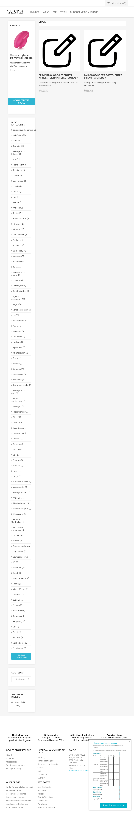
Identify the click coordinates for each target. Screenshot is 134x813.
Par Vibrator (43, 804)
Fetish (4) (17, 471)
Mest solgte (11, 762)
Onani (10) (17, 422)
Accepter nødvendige (114, 805)
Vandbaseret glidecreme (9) (18, 528)
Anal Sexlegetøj (45, 787)
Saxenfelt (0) (18, 331)
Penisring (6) (18, 240)
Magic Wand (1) (19, 551)
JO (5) (15, 562)
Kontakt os (42, 774)
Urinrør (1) (17, 175)
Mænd (46, 12)
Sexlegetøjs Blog (13, 768)
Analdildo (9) (18, 261)
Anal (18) (16, 159)
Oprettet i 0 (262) (19, 702)
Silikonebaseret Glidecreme (18, 800)
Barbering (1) (18, 444)
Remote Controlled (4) (17, 520)
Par (55, 12)
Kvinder (35, 12)
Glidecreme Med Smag (16, 794)
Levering (41, 757)
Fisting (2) (17, 583)
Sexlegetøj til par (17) (17, 391)
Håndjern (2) (18, 224)
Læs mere (14, 70)
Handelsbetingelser (46, 760)
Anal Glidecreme (13, 790)
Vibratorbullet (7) (20, 353)
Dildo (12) (17, 417)
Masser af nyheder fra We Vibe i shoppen (21, 56)
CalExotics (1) (19, 336)
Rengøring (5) (19, 621)
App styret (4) (19, 326)
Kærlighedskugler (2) (22, 385)
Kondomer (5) (19, 616)
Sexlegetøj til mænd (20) (17, 273)
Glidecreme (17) (20, 514)
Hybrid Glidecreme (14, 807)
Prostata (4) (18, 460)
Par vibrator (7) (19, 648)
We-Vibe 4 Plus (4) (21, 578)
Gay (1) (16, 626)
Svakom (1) (17, 363)
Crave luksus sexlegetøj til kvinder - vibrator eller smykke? (58, 76)
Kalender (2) (18, 146)
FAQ (39, 771)
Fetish (63, 12)
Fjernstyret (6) (19, 285)
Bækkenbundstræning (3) (22, 130)
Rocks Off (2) (18, 213)
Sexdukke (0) (19, 567)
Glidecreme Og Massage (84, 12)
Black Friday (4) (19, 251)
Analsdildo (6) (19, 610)
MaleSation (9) (19, 135)
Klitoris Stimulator (45, 797)
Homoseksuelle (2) (21, 218)
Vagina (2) (17, 304)
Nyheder (10, 758)
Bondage (42, 790)
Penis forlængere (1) (22, 508)
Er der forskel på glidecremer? (19, 787)
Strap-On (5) (18, 245)
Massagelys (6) (19, 374)
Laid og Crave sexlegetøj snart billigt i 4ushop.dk (103, 76)
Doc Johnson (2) (20, 234)
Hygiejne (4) (18, 342)
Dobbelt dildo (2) (20, 643)
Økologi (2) (17, 540)
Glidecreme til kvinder (15, 797)
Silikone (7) (17, 202)
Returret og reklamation (48, 764)
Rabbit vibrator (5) (21, 291)
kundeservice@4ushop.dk (80, 770)
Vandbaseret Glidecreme (17, 804)
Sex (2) (16, 455)
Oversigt (41, 778)
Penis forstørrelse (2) (18, 399)
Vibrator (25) (18, 229)
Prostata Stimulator (46, 807)
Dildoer (41, 794)
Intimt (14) (17, 449)
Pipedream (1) (19, 347)
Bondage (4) (18, 369)
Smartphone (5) (20, 320)
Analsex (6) (18, 208)
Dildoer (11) (18, 535)
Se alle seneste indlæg (21, 101)
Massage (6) (18, 256)
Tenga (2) (17, 476)
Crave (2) (17, 191)
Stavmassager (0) (21, 557)
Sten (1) (16, 140)
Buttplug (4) (18, 600)
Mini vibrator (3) (20, 181)
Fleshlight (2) (18, 406)
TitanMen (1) (18, 594)
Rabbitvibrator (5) (21, 412)
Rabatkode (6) (19, 170)
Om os (40, 767)
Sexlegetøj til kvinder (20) (17, 152)
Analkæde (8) (19, 379)
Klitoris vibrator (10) (21, 503)
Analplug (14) (18, 498)
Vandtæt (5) (18, 637)
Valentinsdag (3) (20, 428)
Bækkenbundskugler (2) (22, 546)
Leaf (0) (16, 315)
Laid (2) (16, 197)
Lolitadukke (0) (19, 433)
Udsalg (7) (17, 186)
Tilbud (9, 755)
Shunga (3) (18, 605)
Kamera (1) (17, 267)
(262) (17, 706)
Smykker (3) (18, 438)
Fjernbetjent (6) (20, 165)
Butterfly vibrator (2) (22, 481)
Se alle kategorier (21, 656)
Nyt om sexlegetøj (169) (18, 297)
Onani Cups (43, 800)
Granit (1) (17, 632)
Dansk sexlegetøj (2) (22, 310)
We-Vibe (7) (18, 465)
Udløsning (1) (18, 280)
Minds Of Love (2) (20, 589)
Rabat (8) (17, 573)
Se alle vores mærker (15, 765)
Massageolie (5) (20, 487)
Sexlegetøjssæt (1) (21, 492)
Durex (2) (17, 358)
